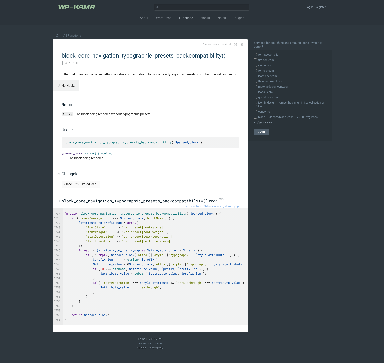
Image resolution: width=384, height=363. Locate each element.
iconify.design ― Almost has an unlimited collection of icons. (291, 104)
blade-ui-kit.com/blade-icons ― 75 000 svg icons (288, 117)
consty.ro (264, 111)
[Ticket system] (242, 44)
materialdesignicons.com (273, 86)
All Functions (72, 35)
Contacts (141, 347)
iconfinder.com (267, 76)
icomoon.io (265, 65)
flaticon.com (266, 60)
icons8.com (265, 92)
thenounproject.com (270, 81)
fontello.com (266, 70)
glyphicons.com (268, 97)
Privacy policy (156, 347)
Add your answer (263, 122)
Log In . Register (316, 7)
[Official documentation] (235, 44)
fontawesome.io (268, 54)
